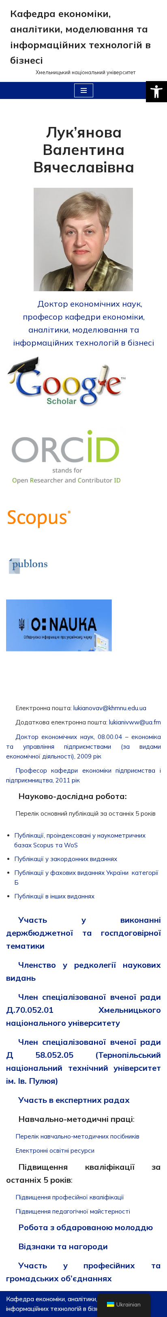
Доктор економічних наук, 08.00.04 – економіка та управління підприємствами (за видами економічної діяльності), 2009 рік (83, 746)
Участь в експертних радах (74, 1100)
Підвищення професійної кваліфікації (69, 1197)
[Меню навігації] (83, 90)
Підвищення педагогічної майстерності (72, 1211)
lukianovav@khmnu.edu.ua (109, 708)
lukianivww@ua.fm (135, 722)
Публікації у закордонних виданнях (65, 859)
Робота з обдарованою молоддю (85, 1227)
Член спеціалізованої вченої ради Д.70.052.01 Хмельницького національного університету (83, 1010)
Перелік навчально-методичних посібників (77, 1136)
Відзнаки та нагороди (63, 1246)
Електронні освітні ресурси (54, 1150)
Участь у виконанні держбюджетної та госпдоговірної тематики (83, 933)
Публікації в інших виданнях (54, 896)
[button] (156, 91)
